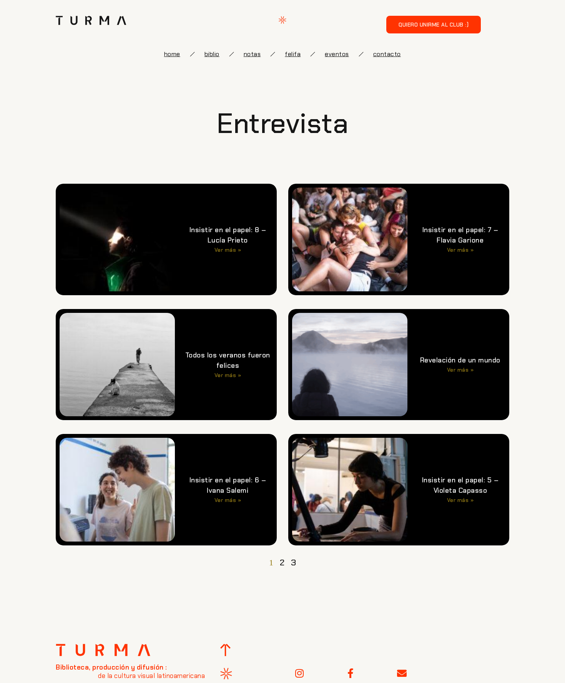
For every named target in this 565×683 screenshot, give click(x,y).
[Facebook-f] (351, 673)
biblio (211, 54)
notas (252, 54)
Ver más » (227, 249)
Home (172, 54)
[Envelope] (402, 673)
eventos (337, 54)
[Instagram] (299, 673)
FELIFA (293, 54)
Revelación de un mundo (460, 360)
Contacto (387, 54)
